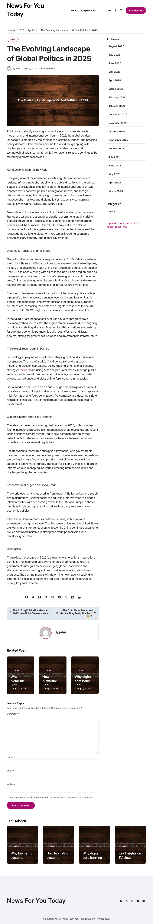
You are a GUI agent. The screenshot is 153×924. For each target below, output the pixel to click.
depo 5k (26, 370)
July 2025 (114, 157)
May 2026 (114, 71)
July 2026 (114, 54)
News (12, 39)
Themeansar (102, 918)
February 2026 (117, 97)
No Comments (48, 68)
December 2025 (117, 114)
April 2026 (114, 80)
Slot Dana (123, 223)
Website (11, 784)
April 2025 (114, 182)
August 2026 (116, 46)
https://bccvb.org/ (117, 226)
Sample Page (88, 10)
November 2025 (117, 122)
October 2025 (116, 131)
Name (11, 757)
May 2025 (114, 174)
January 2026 (116, 105)
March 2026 (115, 88)
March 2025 (115, 191)
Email (10, 770)
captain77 (112, 223)
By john (16, 68)
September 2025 (118, 139)
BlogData (86, 918)
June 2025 (114, 165)
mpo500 (134, 223)
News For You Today (36, 900)
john (62, 632)
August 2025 (116, 148)
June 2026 (114, 63)
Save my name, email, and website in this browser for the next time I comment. (51, 797)
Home (74, 10)
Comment (13, 713)
